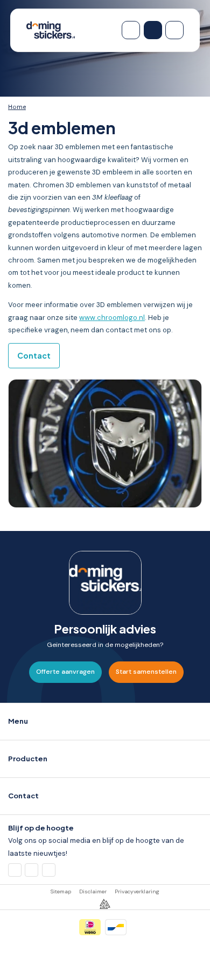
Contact (34, 355)
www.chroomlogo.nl (112, 317)
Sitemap (61, 891)
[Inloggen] (153, 30)
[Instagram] (48, 870)
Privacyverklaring (137, 891)
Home (17, 107)
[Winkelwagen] (131, 30)
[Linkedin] (31, 870)
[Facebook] (15, 870)
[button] (105, 721)
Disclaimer (93, 891)
